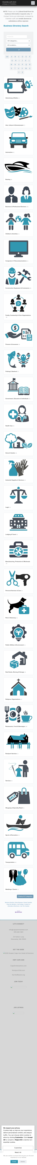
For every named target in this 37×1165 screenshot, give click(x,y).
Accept (14, 1161)
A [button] (11, 57)
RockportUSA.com (18, 970)
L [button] (29, 60)
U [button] (18, 68)
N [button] (15, 64)
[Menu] (33, 3)
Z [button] (22, 72)
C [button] (18, 57)
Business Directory (9, 902)
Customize (18, 1148)
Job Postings (20, 904)
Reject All (18, 1152)
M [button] (11, 64)
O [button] (18, 64)
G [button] (12, 60)
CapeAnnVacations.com (18, 966)
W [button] (26, 68)
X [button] (29, 68)
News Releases (19, 902)
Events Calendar (28, 902)
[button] (25, 896)
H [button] (15, 60)
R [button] (29, 64)
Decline (23, 1161)
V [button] (22, 68)
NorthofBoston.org (18, 975)
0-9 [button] (7, 57)
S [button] (11, 68)
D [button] (22, 57)
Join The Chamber (24, 906)
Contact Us (27, 904)
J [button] (22, 60)
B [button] (15, 57)
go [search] (19, 49)
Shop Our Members (11, 904)
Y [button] (18, 72)
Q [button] (26, 64)
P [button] (22, 64)
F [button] (29, 57)
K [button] (25, 60)
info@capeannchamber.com (18, 930)
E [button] (26, 57)
